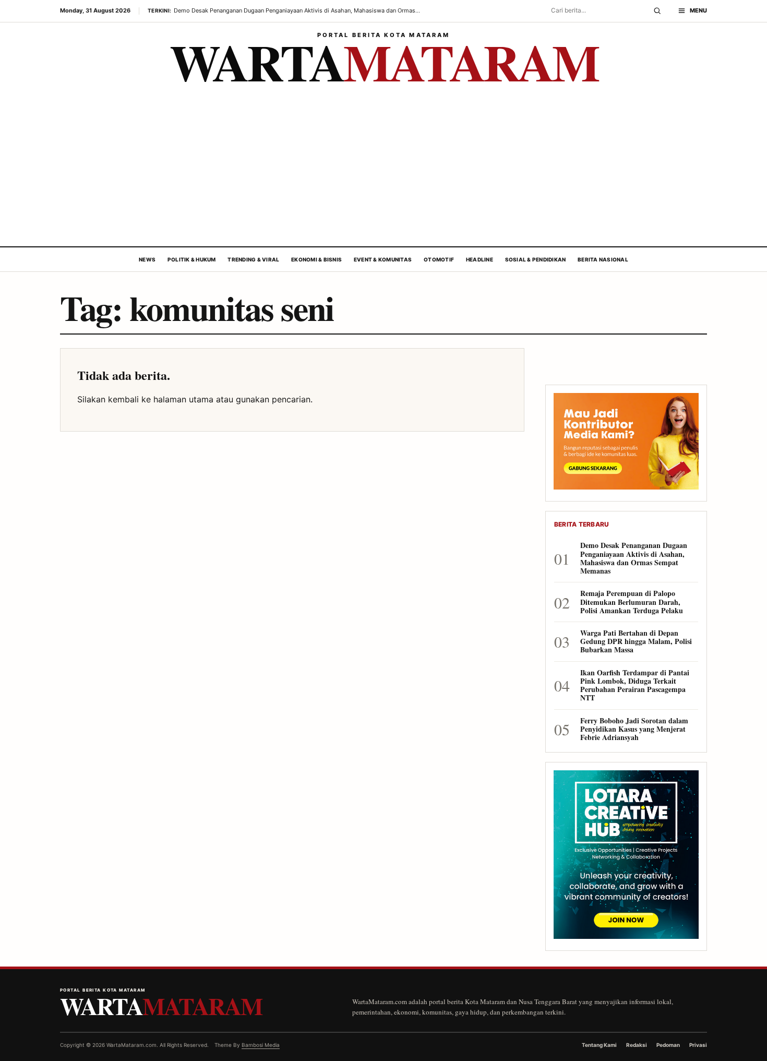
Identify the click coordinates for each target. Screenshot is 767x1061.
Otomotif (439, 259)
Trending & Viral (253, 259)
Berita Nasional (603, 259)
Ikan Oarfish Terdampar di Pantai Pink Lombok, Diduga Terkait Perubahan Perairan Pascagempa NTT (634, 685)
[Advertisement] (383, 168)
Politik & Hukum (191, 259)
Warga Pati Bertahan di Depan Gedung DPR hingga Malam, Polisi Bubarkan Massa (636, 641)
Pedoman (668, 1045)
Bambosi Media (261, 1045)
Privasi (698, 1045)
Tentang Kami (599, 1045)
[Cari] (657, 11)
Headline (479, 259)
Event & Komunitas (383, 259)
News (147, 259)
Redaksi (636, 1045)
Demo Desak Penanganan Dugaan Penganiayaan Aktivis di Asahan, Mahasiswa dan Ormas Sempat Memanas (633, 558)
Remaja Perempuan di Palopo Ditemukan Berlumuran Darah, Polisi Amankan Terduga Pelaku (631, 602)
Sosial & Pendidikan (535, 259)
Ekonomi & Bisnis (316, 259)
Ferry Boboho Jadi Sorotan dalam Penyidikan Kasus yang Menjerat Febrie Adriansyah (634, 729)
